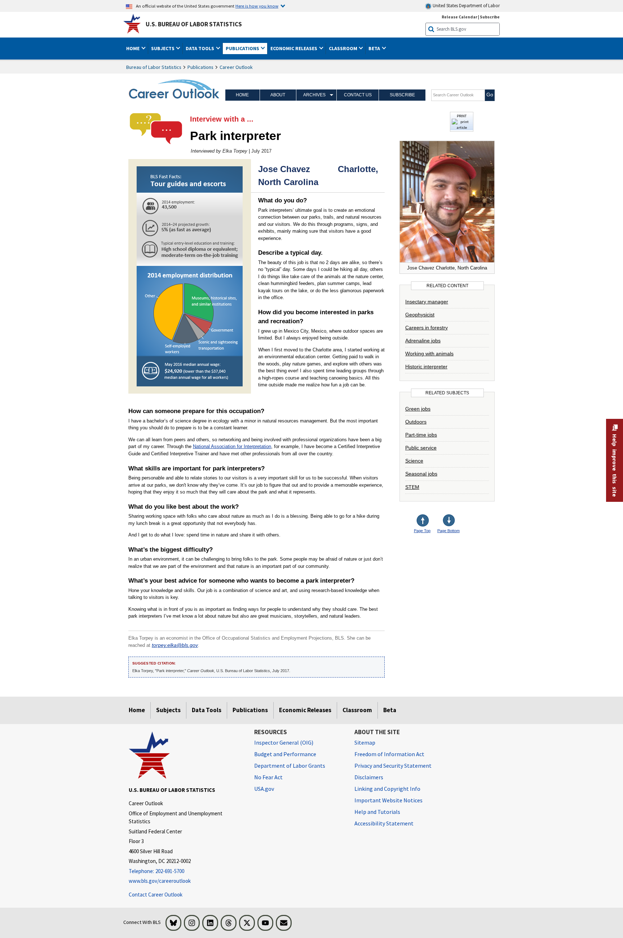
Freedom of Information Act (389, 754)
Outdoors (416, 422)
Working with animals (429, 353)
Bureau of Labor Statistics (153, 67)
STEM (412, 487)
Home (242, 94)
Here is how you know (256, 6)
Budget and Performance (285, 754)
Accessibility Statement (384, 823)
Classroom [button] (343, 48)
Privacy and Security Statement (393, 765)
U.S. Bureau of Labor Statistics (194, 24)
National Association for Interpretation (232, 446)
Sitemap (364, 742)
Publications (200, 67)
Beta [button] (374, 48)
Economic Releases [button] (294, 48)
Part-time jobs (421, 435)
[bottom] (449, 521)
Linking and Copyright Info (387, 788)
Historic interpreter (426, 366)
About (277, 94)
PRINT (462, 115)
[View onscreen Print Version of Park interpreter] (462, 127)
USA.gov (264, 788)
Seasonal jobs (421, 474)
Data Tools (206, 710)
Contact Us (358, 94)
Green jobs (417, 409)
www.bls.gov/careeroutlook (160, 880)
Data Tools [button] (200, 48)
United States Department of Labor (466, 6)
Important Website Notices (388, 800)
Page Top (422, 531)
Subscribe (490, 16)
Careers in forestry (426, 327)
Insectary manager (426, 301)
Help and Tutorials (377, 811)
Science (414, 461)
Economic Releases (305, 710)
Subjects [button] (163, 48)
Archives (314, 94)
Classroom (357, 710)
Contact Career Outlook (155, 894)
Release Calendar (459, 16)
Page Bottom (448, 531)
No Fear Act (268, 777)
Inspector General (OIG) (283, 742)
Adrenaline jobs (423, 340)
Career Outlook (236, 67)
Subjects (168, 710)
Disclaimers (368, 777)
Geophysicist (419, 314)
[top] (428, 521)
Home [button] (133, 48)
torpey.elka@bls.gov (175, 645)
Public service (421, 448)
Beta (389, 710)
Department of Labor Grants (289, 765)
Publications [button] (243, 48)
